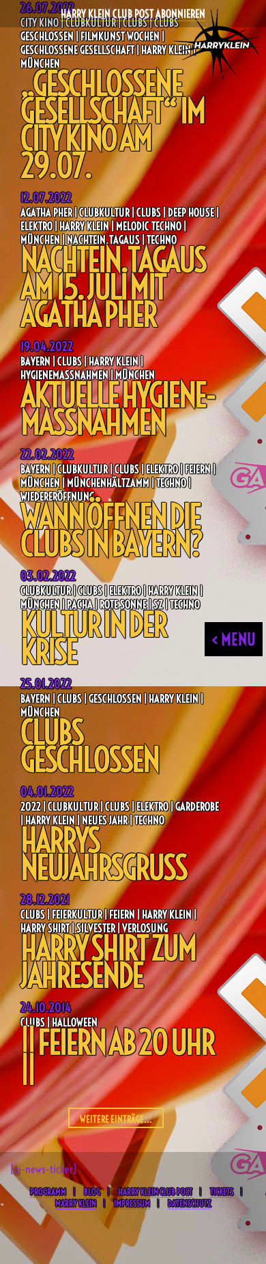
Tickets (221, 1191)
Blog (92, 1191)
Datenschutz (189, 1203)
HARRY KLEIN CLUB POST (155, 1191)
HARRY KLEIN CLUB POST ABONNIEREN (133, 13)
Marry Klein (75, 1203)
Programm (48, 1191)
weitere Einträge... (116, 1119)
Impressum (132, 1203)
